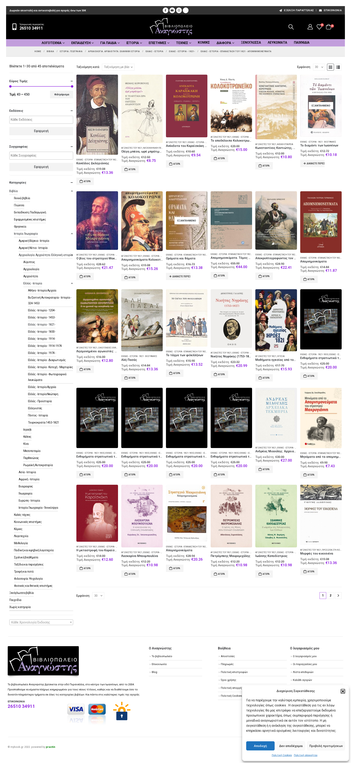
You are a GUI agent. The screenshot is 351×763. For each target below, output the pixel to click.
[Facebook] (165, 10)
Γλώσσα (19, 205)
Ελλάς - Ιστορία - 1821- (199, 142)
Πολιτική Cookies (282, 755)
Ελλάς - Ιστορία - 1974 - (42, 353)
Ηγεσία (281, 356)
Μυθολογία (21, 543)
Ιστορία (132, 43)
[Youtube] (172, 10)
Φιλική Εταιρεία (285, 144)
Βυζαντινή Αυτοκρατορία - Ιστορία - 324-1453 (50, 300)
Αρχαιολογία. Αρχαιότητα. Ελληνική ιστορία (46, 255)
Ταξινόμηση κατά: (88, 67)
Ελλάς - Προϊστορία (40, 401)
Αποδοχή (260, 746)
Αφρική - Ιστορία (29, 479)
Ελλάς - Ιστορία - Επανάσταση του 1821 (96, 160)
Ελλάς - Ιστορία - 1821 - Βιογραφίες (318, 142)
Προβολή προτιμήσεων (326, 746)
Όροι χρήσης (228, 679)
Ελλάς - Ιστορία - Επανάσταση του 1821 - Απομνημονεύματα (198, 255)
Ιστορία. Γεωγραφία (26, 233)
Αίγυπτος (29, 262)
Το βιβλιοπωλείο (162, 656)
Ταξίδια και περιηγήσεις (29, 564)
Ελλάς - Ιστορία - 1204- (42, 310)
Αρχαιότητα (30, 276)
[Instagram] (179, 10)
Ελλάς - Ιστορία (32, 283)
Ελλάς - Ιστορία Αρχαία (42, 387)
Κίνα (26, 443)
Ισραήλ (27, 429)
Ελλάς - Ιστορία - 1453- (42, 317)
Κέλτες (27, 436)
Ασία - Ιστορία (27, 472)
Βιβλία (13, 191)
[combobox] (41, 622)
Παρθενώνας (31, 458)
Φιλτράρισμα (61, 94)
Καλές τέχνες (22, 514)
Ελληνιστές (35, 408)
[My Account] (310, 26)
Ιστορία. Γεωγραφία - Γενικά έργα (38, 507)
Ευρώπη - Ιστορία (29, 500)
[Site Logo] (171, 27)
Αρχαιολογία (31, 269)
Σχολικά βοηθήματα (26, 557)
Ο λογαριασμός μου (305, 656)
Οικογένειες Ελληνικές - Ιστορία (115, 348)
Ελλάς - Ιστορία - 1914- (42, 338)
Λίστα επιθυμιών (303, 672)
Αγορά (87, 181)
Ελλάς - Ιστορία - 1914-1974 (45, 345)
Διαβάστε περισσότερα (316, 163)
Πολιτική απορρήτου (305, 755)
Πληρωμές (227, 664)
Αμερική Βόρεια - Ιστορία (34, 240)
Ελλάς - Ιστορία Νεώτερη (43, 394)
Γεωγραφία (25, 493)
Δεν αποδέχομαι (291, 746)
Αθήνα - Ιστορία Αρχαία (42, 290)
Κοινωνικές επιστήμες (28, 521)
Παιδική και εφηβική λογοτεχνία (34, 550)
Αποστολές (228, 656)
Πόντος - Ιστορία (38, 415)
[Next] (338, 595)
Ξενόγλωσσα (251, 42)
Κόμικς (204, 42)
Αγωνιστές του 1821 (131, 148)
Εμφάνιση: (304, 67)
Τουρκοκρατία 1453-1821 (43, 422)
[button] (343, 691)
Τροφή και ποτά (23, 571)
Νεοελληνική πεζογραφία (157, 148)
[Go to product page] (97, 115)
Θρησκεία (20, 226)
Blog (154, 672)
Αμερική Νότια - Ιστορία (33, 247)
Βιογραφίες (26, 486)
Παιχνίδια (302, 42)
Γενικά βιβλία (22, 198)
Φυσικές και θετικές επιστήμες (33, 585)
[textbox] (42, 119)
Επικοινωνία (333, 10)
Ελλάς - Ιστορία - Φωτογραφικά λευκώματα (47, 377)
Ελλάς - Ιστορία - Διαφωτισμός (47, 360)
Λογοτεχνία (52, 43)
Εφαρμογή (41, 131)
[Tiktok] (185, 10)
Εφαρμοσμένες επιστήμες (30, 219)
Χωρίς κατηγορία (20, 607)
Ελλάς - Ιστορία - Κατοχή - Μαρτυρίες (50, 367)
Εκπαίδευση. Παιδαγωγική (30, 212)
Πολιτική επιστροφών (234, 672)
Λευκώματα (277, 42)
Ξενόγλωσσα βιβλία (21, 592)
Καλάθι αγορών (302, 679)
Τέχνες (182, 43)
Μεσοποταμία (31, 450)
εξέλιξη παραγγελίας (299, 10)
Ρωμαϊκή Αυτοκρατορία (38, 465)
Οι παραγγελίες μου (305, 664)
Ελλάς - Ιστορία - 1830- (42, 331)
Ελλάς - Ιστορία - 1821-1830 (314, 354)
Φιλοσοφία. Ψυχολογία (28, 578)
